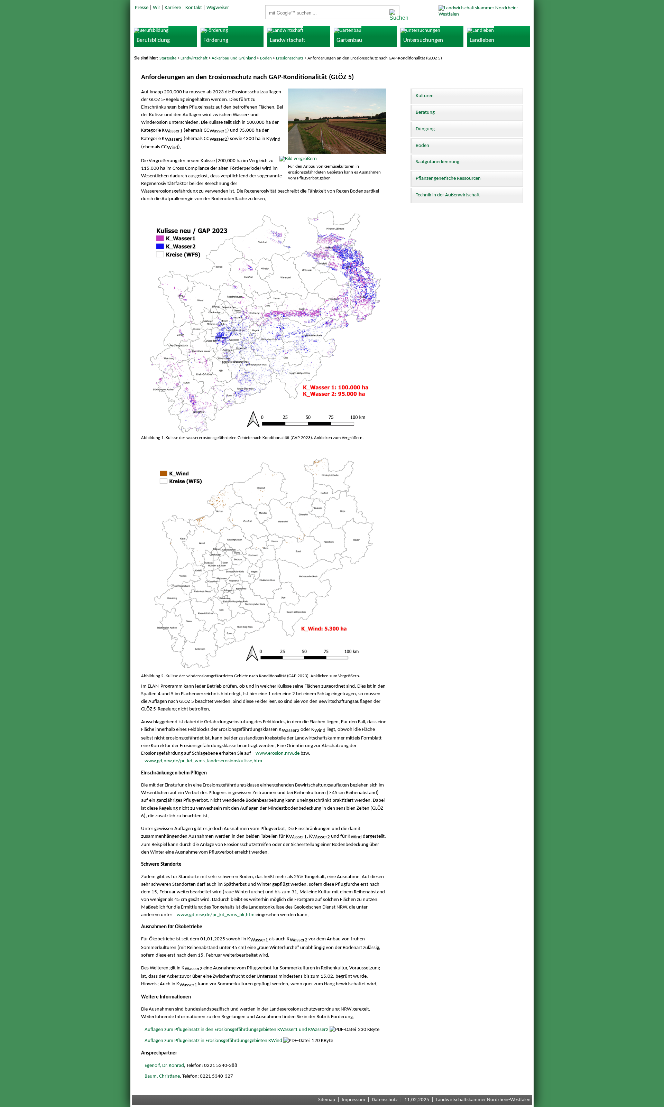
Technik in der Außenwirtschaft (448, 195)
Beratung (425, 112)
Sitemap (326, 1100)
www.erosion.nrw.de (277, 753)
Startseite (167, 58)
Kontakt (193, 7)
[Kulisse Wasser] (264, 432)
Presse (141, 7)
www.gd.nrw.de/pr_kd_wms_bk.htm (216, 915)
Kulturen (425, 96)
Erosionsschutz (289, 58)
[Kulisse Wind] (264, 670)
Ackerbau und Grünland (234, 58)
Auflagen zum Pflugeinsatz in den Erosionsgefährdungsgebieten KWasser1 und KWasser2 (237, 1029)
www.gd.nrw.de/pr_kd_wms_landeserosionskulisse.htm (203, 761)
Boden (266, 58)
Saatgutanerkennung (437, 162)
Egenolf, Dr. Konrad (164, 1065)
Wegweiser (217, 7)
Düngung (425, 129)
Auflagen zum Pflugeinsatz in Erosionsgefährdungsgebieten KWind (213, 1040)
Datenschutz (385, 1100)
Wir (156, 7)
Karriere (173, 7)
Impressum (353, 1100)
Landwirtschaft (194, 58)
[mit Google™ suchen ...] (392, 15)
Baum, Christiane (162, 1076)
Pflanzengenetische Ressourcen (448, 178)
